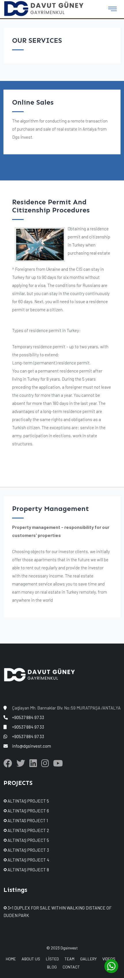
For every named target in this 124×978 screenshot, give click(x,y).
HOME (11, 958)
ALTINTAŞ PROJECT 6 (28, 810)
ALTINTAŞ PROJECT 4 (28, 859)
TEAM (69, 958)
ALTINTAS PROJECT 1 (27, 820)
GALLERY (88, 958)
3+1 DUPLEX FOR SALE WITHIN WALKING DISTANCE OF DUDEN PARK (57, 911)
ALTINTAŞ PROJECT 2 (28, 830)
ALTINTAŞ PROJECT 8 (28, 869)
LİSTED (52, 958)
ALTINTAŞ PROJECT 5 (28, 800)
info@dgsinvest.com (31, 746)
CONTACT (71, 966)
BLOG (52, 966)
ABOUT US (31, 958)
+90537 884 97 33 (28, 717)
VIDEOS (108, 958)
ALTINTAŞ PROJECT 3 (28, 850)
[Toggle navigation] (112, 9)
